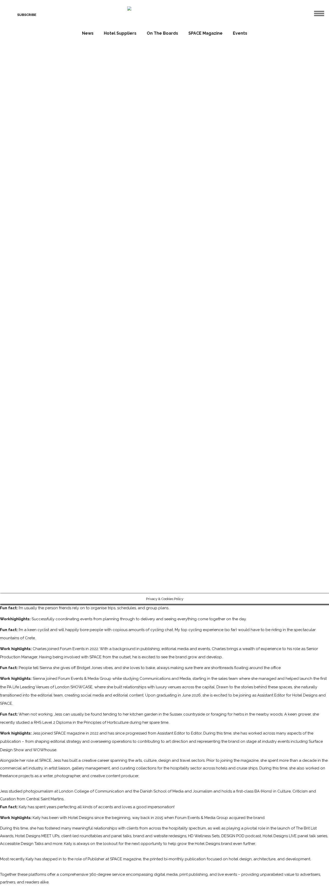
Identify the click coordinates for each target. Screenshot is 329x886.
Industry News (278, 297)
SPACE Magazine (205, 33)
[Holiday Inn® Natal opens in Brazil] (227, 266)
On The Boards (162, 33)
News (88, 33)
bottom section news (247, 297)
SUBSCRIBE (26, 15)
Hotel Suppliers (120, 33)
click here (133, 241)
